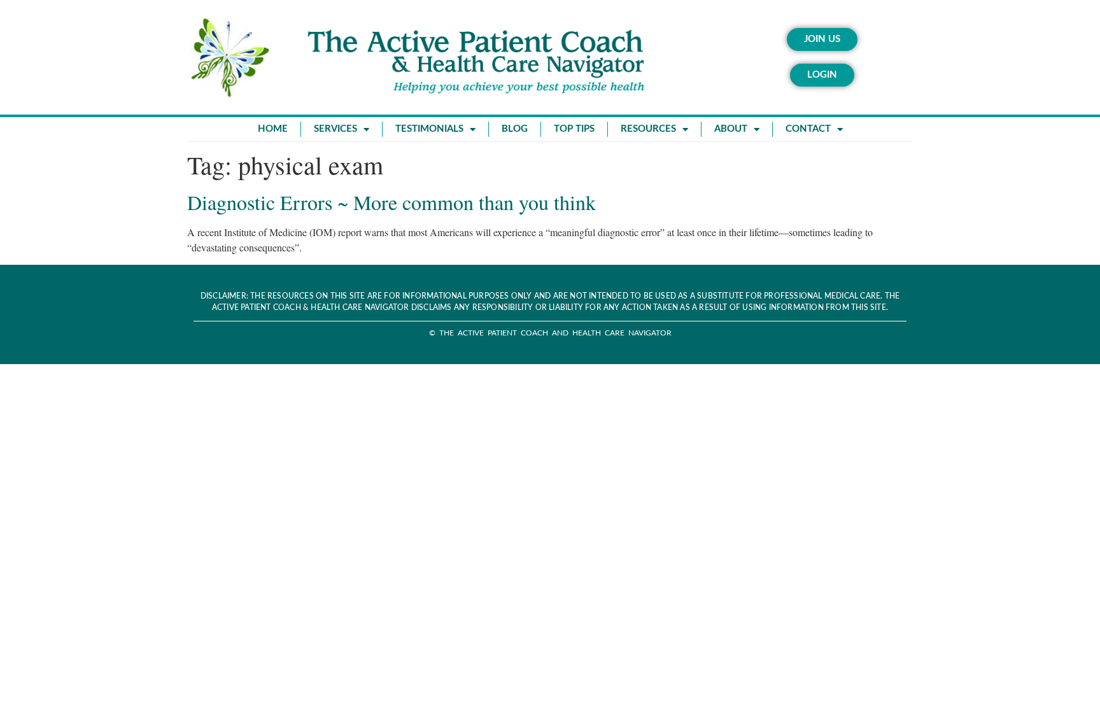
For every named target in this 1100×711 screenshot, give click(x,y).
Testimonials (429, 129)
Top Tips (574, 129)
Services (335, 129)
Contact (808, 129)
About (730, 129)
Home (273, 129)
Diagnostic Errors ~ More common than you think (391, 202)
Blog (515, 129)
